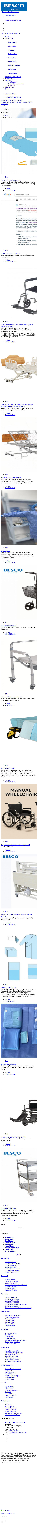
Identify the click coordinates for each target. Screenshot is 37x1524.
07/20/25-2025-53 (10, 1220)
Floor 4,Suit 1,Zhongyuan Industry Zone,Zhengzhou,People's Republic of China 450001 (17, 101)
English (11, 33)
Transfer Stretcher (10, 1279)
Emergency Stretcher (11, 1290)
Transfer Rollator (10, 1338)
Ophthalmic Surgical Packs (13, 1361)
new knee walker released (8, 625)
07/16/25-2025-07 (10, 190)
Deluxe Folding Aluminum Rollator (15, 1340)
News (6, 177)
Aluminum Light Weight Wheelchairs (16, 1304)
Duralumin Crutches (11, 1333)
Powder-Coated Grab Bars (12, 1315)
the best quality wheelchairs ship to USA (13, 1137)
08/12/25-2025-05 (10, 562)
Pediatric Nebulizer (10, 1408)
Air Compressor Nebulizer (12, 1415)
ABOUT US (8, 80)
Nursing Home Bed (10, 1267)
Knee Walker (8, 1335)
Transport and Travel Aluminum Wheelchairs (18, 1308)
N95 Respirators (9, 1406)
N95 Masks (8, 1404)
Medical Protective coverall (13, 1369)
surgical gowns (5, 551)
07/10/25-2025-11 (10, 1001)
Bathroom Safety (12, 54)
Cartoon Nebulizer (10, 1409)
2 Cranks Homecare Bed (12, 1269)
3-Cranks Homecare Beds (12, 1263)
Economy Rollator (10, 1343)
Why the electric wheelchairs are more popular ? (15, 845)
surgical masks (9, 1387)
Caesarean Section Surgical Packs (11, 180)
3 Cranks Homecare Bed (12, 1265)
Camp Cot (8, 1392)
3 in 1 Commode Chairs (12, 1317)
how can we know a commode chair (11, 697)
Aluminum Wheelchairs (12, 1299)
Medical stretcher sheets (8, 768)
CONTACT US (9, 87)
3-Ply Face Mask (10, 1377)
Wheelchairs (11, 50)
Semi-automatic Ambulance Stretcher (16, 1285)
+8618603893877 (13, 1431)
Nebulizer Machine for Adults (13, 1413)
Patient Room (12, 69)
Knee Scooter (9, 1336)
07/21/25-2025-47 (10, 1074)
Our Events (11, 85)
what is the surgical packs (8, 987)
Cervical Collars (9, 1388)
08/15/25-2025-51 (10, 782)
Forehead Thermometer (12, 1390)
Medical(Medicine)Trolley (8, 1208)
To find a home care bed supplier (10, 253)
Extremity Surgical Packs (8, 1064)
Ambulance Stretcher (11, 1286)
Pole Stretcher (9, 1393)
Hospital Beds (12, 46)
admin (8, 188)
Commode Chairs (10, 1319)
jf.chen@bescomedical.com (13, 20)
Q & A (7, 89)
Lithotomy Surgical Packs (12, 1358)
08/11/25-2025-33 (10, 705)
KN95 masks (8, 1370)
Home (6, 115)
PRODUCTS (9, 38)
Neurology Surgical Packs (12, 1354)
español (17, 33)
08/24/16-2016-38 (10, 634)
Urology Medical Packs (12, 1359)
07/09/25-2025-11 (10, 342)
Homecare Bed (12, 42)
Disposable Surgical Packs (12, 1351)
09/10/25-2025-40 (10, 924)
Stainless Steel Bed (10, 1262)
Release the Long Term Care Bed (11, 478)
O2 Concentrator (12, 73)
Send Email (6, 1510)
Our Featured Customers (15, 84)
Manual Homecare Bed (11, 1272)
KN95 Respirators (10, 1372)
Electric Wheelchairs (11, 1297)
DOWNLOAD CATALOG (13, 77)
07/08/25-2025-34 (10, 488)
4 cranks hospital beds (11, 1281)
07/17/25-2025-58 (10, 262)
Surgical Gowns (9, 1379)
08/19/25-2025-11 (10, 415)
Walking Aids (11, 57)
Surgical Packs (12, 61)
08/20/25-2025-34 (10, 851)
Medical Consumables (14, 65)
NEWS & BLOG (10, 78)
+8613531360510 (10, 15)
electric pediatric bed (11, 1283)
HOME (7, 36)
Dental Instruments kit (11, 1356)
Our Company (12, 82)
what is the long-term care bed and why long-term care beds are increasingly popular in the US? (17, 405)
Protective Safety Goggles (12, 1376)
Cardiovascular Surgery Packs (14, 1353)
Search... (21, 1228)
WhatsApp (12, 1513)
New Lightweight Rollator (12, 1342)
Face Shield (8, 1374)
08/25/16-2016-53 (10, 1145)
